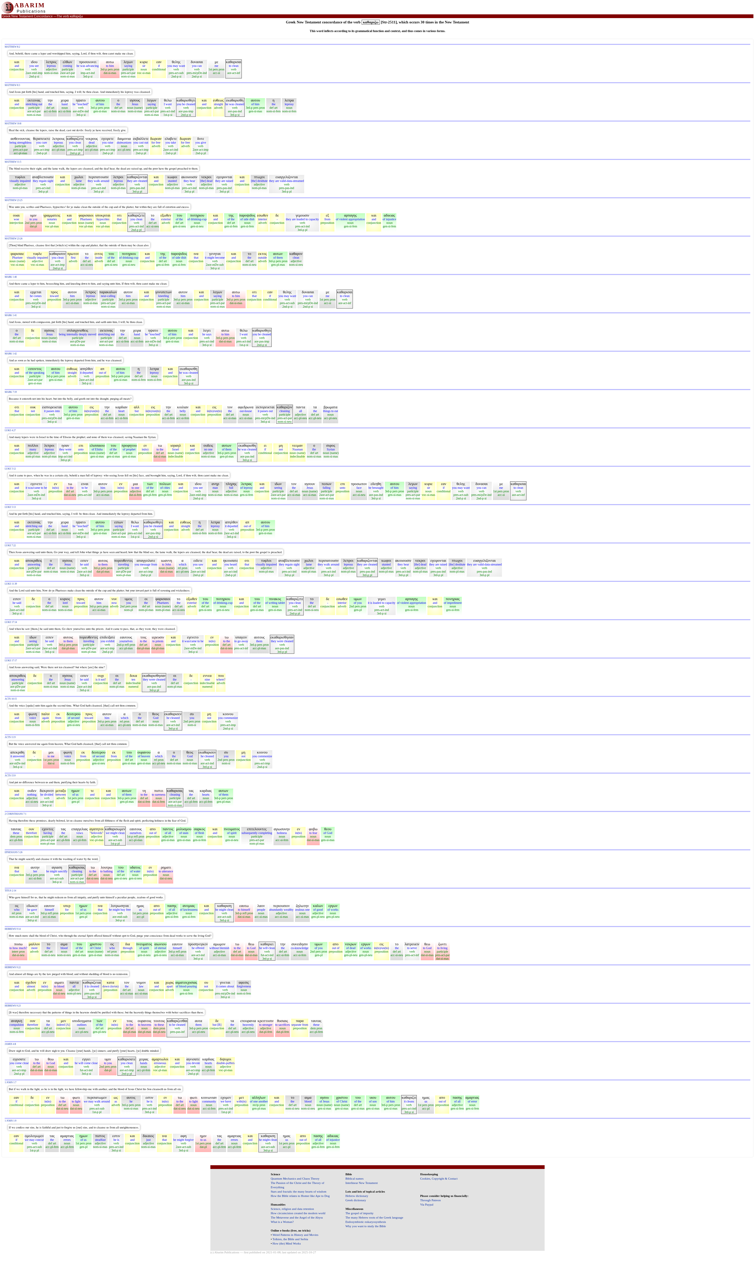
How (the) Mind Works (287, 1243)
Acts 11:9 (10, 737)
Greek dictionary (355, 1200)
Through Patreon (430, 1200)
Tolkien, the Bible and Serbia (290, 1239)
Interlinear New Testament (361, 1183)
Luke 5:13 (10, 507)
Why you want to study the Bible (365, 1226)
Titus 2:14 (10, 890)
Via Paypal (426, 1204)
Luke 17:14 (11, 622)
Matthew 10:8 (13, 123)
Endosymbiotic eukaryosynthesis (365, 1221)
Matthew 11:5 (13, 162)
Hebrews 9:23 (13, 1006)
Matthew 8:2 (12, 47)
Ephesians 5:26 (13, 852)
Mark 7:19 (11, 392)
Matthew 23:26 (13, 238)
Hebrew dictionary (356, 1195)
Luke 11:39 (11, 584)
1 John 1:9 (10, 1121)
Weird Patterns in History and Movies (295, 1234)
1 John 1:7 (10, 1082)
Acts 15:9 (10, 775)
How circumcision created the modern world (298, 1213)
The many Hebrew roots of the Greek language (374, 1217)
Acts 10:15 (11, 699)
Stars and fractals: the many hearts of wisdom (298, 1191)
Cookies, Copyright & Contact (439, 1178)
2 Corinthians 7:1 (15, 814)
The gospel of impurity (359, 1213)
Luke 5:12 (10, 469)
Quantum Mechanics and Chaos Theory (295, 1178)
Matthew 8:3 (12, 85)
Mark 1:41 (11, 315)
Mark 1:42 (11, 353)
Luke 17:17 (11, 660)
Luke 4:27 (10, 430)
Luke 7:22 (10, 545)
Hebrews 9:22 (13, 967)
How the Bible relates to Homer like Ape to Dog (300, 1195)
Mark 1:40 (11, 277)
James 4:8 (10, 1044)
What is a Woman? (282, 1221)
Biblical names (354, 1178)
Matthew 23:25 (13, 200)
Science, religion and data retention (292, 1208)
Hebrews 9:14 (13, 929)
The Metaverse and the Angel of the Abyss (297, 1217)
